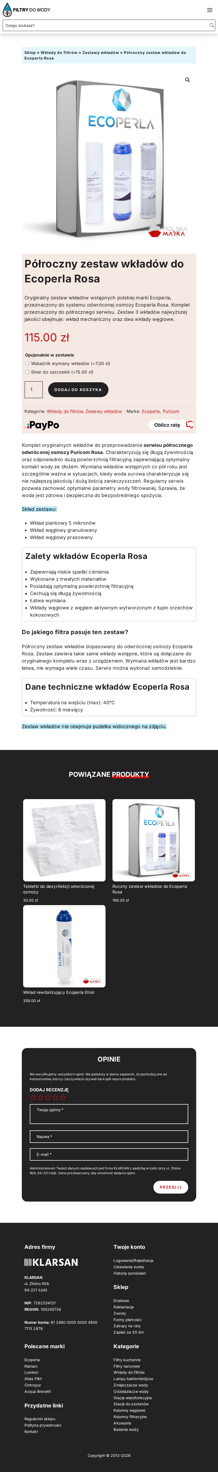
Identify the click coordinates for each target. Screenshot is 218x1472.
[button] (187, 80)
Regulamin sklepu (40, 1418)
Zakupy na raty (127, 1325)
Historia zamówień (130, 1273)
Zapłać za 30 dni (129, 1332)
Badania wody (126, 1429)
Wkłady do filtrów (59, 52)
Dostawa (121, 1300)
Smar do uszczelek (62, 372)
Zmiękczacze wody (131, 1385)
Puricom (171, 411)
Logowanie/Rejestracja (133, 1260)
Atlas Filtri (33, 1378)
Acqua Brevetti (37, 1391)
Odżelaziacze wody (131, 1391)
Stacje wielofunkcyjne (133, 1397)
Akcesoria (122, 1423)
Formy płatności (127, 1319)
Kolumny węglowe (129, 1410)
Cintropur (32, 1385)
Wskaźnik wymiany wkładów (71, 363)
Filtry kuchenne (127, 1360)
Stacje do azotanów (131, 1404)
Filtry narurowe (127, 1366)
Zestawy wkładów (100, 52)
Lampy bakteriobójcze (133, 1378)
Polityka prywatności (42, 1425)
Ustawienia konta (129, 1267)
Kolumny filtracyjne (130, 1416)
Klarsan (30, 1366)
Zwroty (120, 1313)
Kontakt (31, 1431)
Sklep (30, 52)
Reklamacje (124, 1307)
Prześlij (171, 1187)
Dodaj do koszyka (78, 389)
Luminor (31, 1372)
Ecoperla (151, 411)
